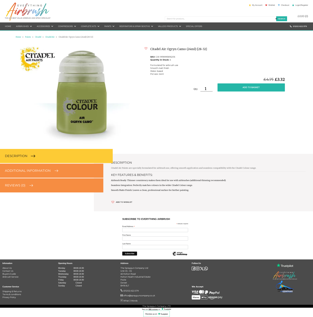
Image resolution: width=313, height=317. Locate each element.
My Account (257, 5)
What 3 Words (130, 301)
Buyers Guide (9, 274)
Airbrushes (22, 26)
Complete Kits (88, 26)
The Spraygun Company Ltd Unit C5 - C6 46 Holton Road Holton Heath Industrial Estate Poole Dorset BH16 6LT (135, 277)
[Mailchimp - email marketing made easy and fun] (180, 255)
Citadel (38, 37)
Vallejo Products (168, 26)
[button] (146, 48)
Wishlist (271, 5)
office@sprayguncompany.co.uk (139, 295)
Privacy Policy (9, 297)
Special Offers (194, 26)
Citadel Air (50, 37)
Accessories (43, 26)
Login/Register (301, 5)
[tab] (47, 156)
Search (281, 19)
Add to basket (251, 87)
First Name (126, 235)
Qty (195, 89)
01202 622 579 (300, 26)
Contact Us (7, 271)
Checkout (285, 5)
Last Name (126, 244)
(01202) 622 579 (131, 291)
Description (16, 156)
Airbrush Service (10, 277)
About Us (7, 268)
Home (8, 26)
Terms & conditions (11, 294)
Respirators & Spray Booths (134, 26)
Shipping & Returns (12, 291)
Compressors (65, 26)
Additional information (28, 171)
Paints (107, 26)
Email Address (128, 226)
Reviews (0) (15, 185)
